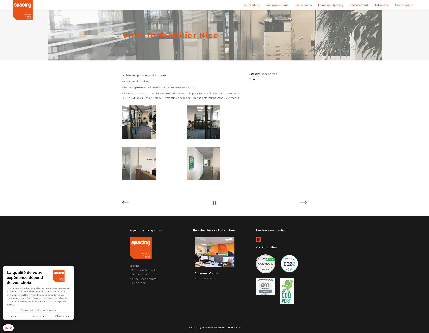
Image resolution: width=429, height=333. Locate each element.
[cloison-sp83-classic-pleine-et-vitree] (150, 163)
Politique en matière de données (224, 327)
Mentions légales (197, 327)
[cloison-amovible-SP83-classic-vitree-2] (215, 122)
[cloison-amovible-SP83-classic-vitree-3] (150, 122)
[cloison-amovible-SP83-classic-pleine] (215, 163)
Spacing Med (270, 55)
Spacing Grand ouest (205, 278)
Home (255, 55)
